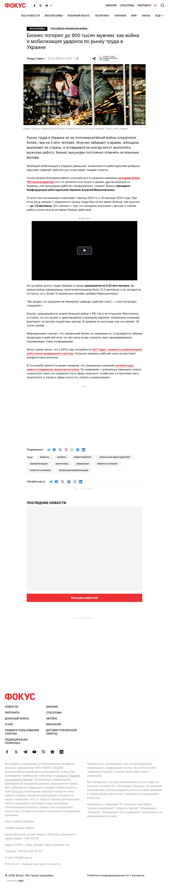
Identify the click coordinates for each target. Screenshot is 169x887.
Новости (11, 706)
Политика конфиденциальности (108, 875)
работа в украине (41, 470)
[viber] (43, 752)
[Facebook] (34, 5)
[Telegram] (46, 5)
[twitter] (16, 752)
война (62, 457)
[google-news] (52, 752)
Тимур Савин (35, 58)
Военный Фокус (79, 15)
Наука (146, 15)
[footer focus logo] (20, 696)
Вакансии (53, 724)
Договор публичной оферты (61, 731)
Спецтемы (127, 5)
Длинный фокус (17, 718)
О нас (9, 724)
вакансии (83, 464)
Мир (134, 15)
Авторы (51, 718)
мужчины (62, 464)
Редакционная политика (16, 741)
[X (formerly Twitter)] (40, 5)
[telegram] (25, 752)
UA (155, 5)
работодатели (83, 457)
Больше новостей (84, 597)
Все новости (30, 15)
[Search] (162, 5)
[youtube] (34, 752)
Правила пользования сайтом (22, 731)
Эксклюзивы (54, 15)
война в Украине (108, 464)
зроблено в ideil (15, 881)
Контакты (138, 875)
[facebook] (7, 752)
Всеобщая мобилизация (74, 470)
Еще (158, 15)
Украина (120, 15)
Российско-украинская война (69, 28)
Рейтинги (144, 5)
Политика (102, 15)
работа (45, 457)
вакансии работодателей (115, 457)
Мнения (111, 5)
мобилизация (39, 464)
